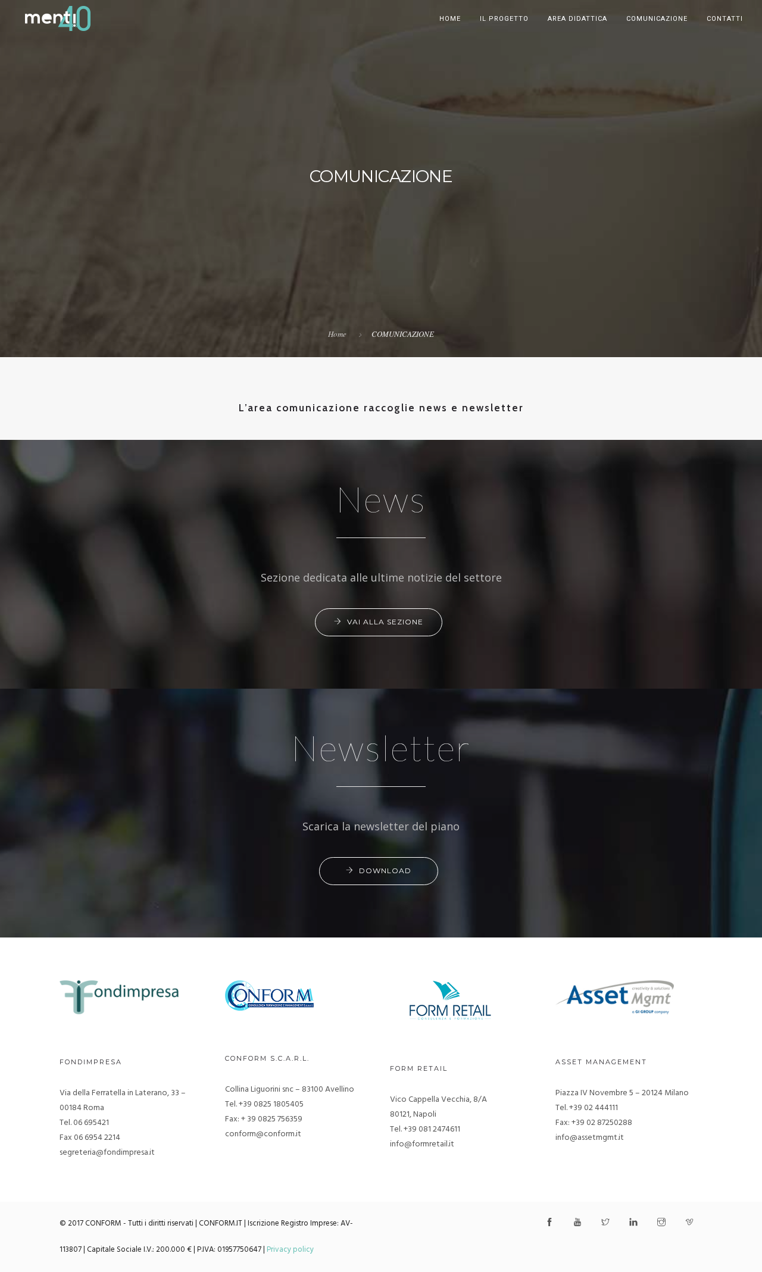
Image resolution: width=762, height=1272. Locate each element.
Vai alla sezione (385, 621)
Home (450, 19)
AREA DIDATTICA (577, 19)
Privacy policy (290, 1249)
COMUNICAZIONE (657, 19)
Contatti (725, 19)
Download (385, 870)
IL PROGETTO (504, 19)
